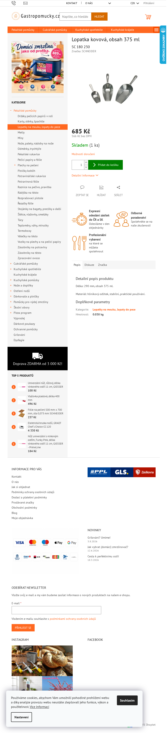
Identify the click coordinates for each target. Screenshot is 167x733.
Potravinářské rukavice (32, 176)
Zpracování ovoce (29, 258)
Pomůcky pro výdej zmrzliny (31, 302)
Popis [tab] (77, 265)
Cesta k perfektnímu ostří (103, 556)
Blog (14, 513)
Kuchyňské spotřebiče (27, 269)
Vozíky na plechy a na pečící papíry (39, 242)
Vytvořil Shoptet (145, 724)
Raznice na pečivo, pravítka (34, 187)
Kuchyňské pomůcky (26, 280)
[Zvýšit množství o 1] (86, 162)
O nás (89, 3)
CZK (133, 3)
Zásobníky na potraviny (32, 247)
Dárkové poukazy (24, 324)
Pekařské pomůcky (25, 110)
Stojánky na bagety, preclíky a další (39, 209)
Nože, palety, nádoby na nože (36, 143)
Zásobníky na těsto (29, 253)
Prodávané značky (23, 502)
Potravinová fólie (28, 181)
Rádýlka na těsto (28, 192)
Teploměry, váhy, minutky (33, 225)
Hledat (99, 16)
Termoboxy (24, 231)
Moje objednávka (22, 518)
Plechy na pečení (28, 165)
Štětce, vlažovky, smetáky (33, 214)
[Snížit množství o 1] (86, 167)
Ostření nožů (22, 291)
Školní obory (22, 307)
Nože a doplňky (23, 285)
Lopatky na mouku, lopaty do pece (39, 127)
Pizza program (22, 313)
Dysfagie (19, 340)
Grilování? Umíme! (99, 537)
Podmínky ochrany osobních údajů (33, 492)
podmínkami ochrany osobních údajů (73, 619)
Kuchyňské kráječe (25, 274)
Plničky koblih (26, 171)
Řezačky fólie (25, 203)
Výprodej (19, 318)
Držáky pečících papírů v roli (35, 116)
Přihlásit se (23, 628)
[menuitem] (23, 30)
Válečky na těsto (28, 236)
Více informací (39, 707)
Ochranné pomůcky (25, 329)
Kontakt (71, 3)
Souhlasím (127, 700)
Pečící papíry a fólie (30, 160)
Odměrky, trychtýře (29, 149)
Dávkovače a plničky (26, 296)
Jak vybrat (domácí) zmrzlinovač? (108, 547)
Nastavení (21, 717)
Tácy (20, 220)
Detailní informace (83, 175)
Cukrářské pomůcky (26, 263)
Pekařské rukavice (29, 154)
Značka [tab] (102, 265)
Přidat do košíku (108, 165)
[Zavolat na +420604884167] (18, 3)
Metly (21, 132)
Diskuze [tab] (89, 265)
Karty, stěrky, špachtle (31, 121)
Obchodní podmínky (24, 507)
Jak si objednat (21, 487)
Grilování (19, 335)
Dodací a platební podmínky (29, 497)
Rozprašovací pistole (30, 198)
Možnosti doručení (83, 154)
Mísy (20, 138)
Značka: (84, 51)
